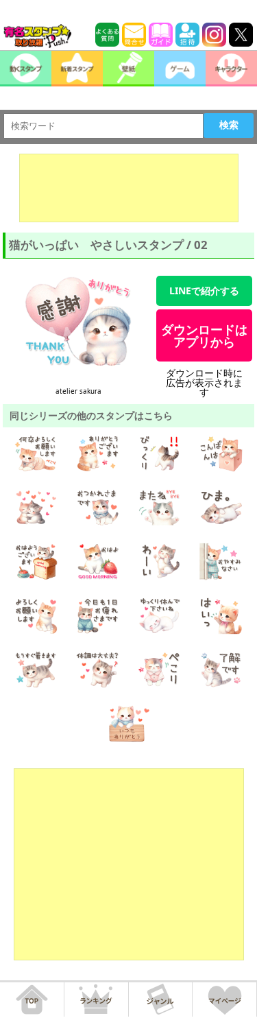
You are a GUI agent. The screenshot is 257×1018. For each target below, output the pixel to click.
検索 (228, 124)
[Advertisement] (128, 188)
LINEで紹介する (204, 290)
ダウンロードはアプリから (204, 335)
